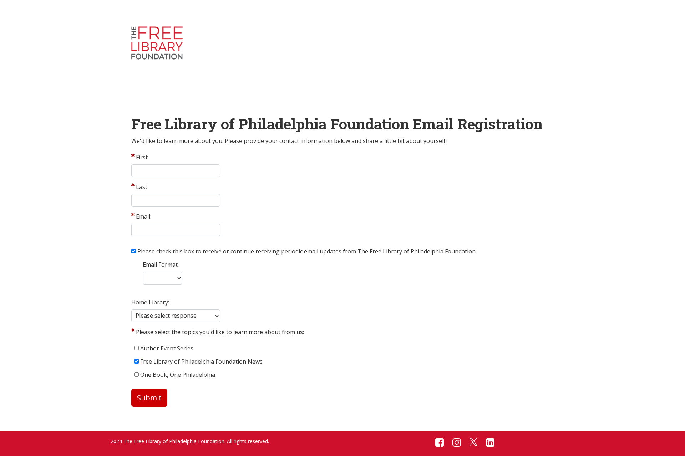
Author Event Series (166, 348)
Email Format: (161, 264)
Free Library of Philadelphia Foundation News (201, 361)
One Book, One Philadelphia (177, 375)
